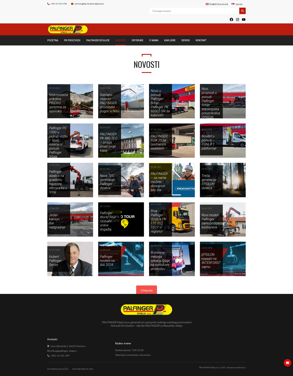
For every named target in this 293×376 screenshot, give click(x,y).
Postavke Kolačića (58, 369)
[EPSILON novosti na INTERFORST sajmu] (223, 259)
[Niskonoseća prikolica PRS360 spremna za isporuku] (70, 101)
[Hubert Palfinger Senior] (70, 259)
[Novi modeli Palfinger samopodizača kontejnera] (223, 219)
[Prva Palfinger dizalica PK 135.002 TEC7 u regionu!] (172, 219)
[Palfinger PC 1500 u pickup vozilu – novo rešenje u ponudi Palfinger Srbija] (70, 140)
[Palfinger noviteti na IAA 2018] (121, 259)
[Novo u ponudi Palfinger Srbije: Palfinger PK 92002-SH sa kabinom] (172, 101)
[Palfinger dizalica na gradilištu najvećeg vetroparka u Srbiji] (70, 180)
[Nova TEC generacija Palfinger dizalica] (121, 180)
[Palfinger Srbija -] (68, 29)
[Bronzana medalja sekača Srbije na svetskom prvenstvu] (172, 259)
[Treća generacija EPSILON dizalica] (223, 180)
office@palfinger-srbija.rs (89, 4)
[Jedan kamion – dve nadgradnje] (70, 219)
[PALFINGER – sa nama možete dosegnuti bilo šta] (172, 180)
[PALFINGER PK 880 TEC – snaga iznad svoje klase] (121, 140)
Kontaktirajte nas (82, 369)
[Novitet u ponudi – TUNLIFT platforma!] (223, 140)
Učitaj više (147, 290)
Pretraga (242, 11)
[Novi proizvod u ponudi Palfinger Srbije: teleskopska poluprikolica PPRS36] (223, 101)
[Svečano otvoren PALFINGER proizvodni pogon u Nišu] (121, 101)
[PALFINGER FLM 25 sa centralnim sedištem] (172, 140)
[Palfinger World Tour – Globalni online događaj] (121, 219)
